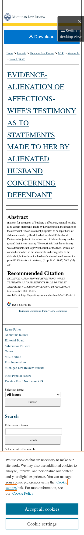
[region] (42, 493)
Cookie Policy (22, 493)
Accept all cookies (42, 509)
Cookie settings (42, 524)
